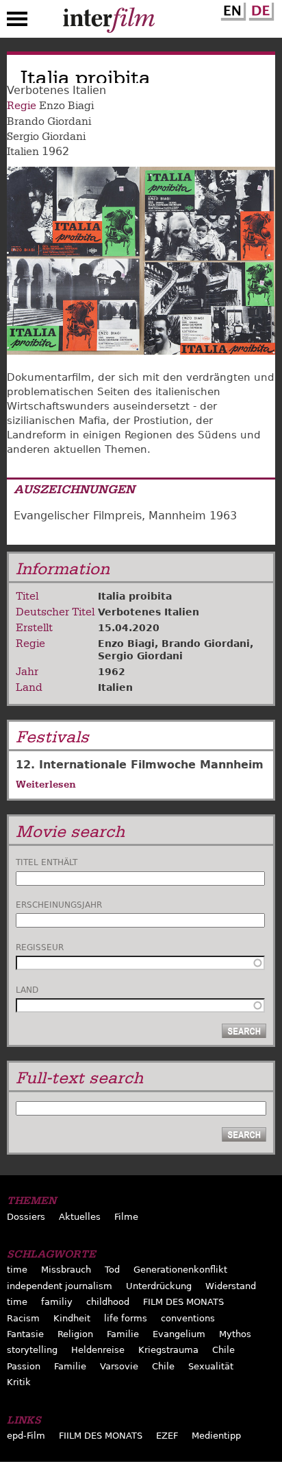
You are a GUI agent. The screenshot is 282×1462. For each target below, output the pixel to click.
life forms (125, 1318)
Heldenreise (98, 1350)
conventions (188, 1318)
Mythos (235, 1334)
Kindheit (71, 1318)
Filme (126, 1217)
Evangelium (179, 1334)
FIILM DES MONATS (100, 1435)
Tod (112, 1269)
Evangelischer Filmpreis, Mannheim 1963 (125, 515)
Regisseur (40, 947)
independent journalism (59, 1286)
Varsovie (119, 1366)
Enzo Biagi (66, 105)
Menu (17, 22)
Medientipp (216, 1435)
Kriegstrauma (168, 1350)
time (17, 1269)
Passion (23, 1366)
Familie (123, 1334)
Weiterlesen (46, 784)
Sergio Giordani (46, 136)
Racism (23, 1318)
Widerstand (230, 1286)
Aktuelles (80, 1217)
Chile (223, 1350)
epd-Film (26, 1435)
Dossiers (26, 1217)
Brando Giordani (49, 121)
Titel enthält (46, 862)
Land (27, 990)
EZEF (167, 1435)
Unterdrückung (159, 1286)
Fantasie (25, 1334)
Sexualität (210, 1366)
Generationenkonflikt (180, 1269)
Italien (23, 151)
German (259, 9)
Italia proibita (135, 596)
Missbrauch (66, 1269)
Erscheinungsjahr (59, 905)
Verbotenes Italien (148, 611)
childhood (107, 1302)
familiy (57, 1302)
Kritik (19, 1382)
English (231, 9)
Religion (75, 1334)
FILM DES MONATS (183, 1302)
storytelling (32, 1350)
